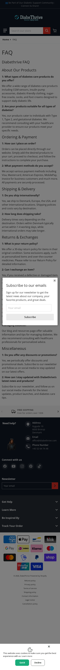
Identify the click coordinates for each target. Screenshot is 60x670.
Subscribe (30, 317)
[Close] (54, 280)
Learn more (27, 656)
